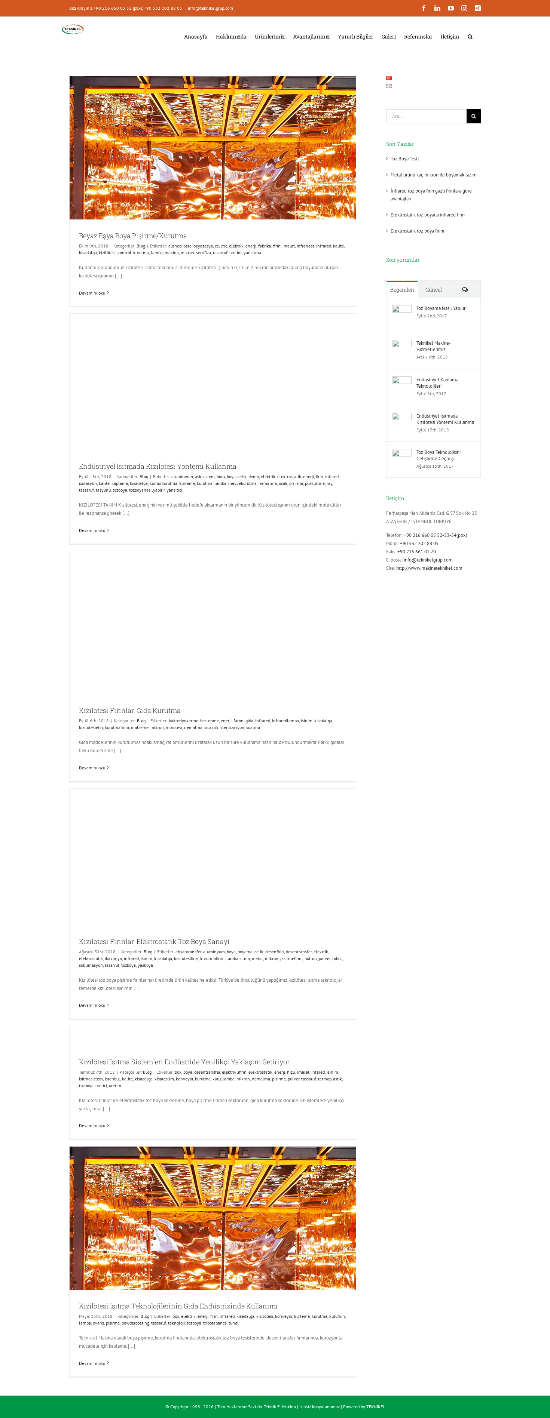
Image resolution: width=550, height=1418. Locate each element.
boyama (245, 951)
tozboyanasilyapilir (147, 490)
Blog (141, 246)
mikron (187, 252)
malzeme (140, 727)
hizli (291, 1072)
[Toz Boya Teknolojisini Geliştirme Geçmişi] (402, 453)
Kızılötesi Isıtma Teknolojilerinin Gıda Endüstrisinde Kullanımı (178, 1305)
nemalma (268, 483)
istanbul (112, 1079)
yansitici (174, 490)
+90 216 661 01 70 (416, 551)
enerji (250, 246)
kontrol (124, 252)
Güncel (433, 289)
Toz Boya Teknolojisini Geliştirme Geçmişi (438, 455)
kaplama (119, 483)
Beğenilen (402, 289)
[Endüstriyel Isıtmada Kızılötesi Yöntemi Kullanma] (402, 416)
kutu (217, 1079)
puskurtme (315, 483)
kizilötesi (107, 252)
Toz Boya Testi (405, 159)
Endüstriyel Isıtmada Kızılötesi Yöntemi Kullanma (157, 466)
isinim (306, 720)
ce (217, 246)
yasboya (145, 965)
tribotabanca (215, 1323)
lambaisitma (238, 958)
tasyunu (103, 490)
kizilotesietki (91, 727)
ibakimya (113, 958)
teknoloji (176, 1323)
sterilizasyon (232, 727)
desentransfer (299, 951)
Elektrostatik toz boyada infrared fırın (428, 215)
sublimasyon (91, 965)
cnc (224, 246)
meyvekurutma (242, 483)
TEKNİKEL (375, 1406)
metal (257, 958)
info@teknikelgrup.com (210, 8)
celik (242, 476)
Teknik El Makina (280, 1406)
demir (253, 476)
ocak (283, 483)
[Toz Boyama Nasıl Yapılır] (402, 309)
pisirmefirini (291, 958)
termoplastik (330, 1079)
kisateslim (164, 1079)
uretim (235, 252)
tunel (234, 1323)
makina (172, 252)
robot (337, 958)
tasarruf (220, 252)
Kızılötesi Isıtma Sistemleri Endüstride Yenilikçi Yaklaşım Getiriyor (184, 1061)
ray (329, 483)
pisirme (296, 483)
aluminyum (182, 476)
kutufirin (337, 1316)
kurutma (141, 252)
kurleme (187, 483)
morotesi (174, 727)
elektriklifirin (234, 1072)
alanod (174, 246)
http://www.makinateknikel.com (429, 568)
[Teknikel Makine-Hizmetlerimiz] (402, 344)
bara (187, 246)
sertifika (203, 252)
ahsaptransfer (188, 951)
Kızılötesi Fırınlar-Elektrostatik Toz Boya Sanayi (154, 941)
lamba (157, 252)
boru (221, 476)
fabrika (264, 246)
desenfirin (274, 951)
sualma (253, 727)
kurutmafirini (117, 727)
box (178, 1072)
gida (249, 720)
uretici (101, 1085)
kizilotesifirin (186, 958)
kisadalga (88, 252)
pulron (311, 958)
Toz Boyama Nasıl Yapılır (440, 308)
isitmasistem (91, 1079)
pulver (324, 958)
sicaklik (211, 727)
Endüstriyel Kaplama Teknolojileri (437, 382)
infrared (323, 246)
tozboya (120, 490)
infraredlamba (285, 720)
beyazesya (203, 246)
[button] (470, 36)
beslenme (209, 720)
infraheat (305, 246)
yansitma (252, 252)
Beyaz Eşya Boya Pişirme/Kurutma (133, 235)
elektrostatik (289, 476)
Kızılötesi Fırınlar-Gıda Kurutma (130, 710)
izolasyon (88, 483)
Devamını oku (92, 293)
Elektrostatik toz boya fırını (417, 231)
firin (277, 246)
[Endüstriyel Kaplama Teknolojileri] (402, 380)
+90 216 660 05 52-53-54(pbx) (435, 535)
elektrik (236, 246)
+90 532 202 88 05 (419, 543)
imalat (288, 246)
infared (332, 476)
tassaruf (86, 490)
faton (238, 720)
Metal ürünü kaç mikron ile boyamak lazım (434, 175)
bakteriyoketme (183, 720)
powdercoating (135, 1323)
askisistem (205, 476)
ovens (98, 1323)
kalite (338, 246)
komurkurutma (163, 483)
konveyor (184, 1079)
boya (231, 476)
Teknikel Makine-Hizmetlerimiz (433, 346)
